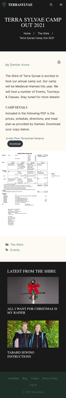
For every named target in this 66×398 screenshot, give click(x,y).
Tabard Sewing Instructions (20, 354)
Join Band (13, 378)
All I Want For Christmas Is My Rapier (32, 310)
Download (15, 143)
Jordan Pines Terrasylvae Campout (25, 138)
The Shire (16, 244)
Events (15, 250)
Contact (35, 378)
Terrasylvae (20, 4)
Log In (33, 384)
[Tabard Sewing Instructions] (33, 345)
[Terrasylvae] (4, 4)
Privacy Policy (50, 378)
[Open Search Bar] (51, 4)
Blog (24, 378)
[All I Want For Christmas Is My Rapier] (33, 301)
